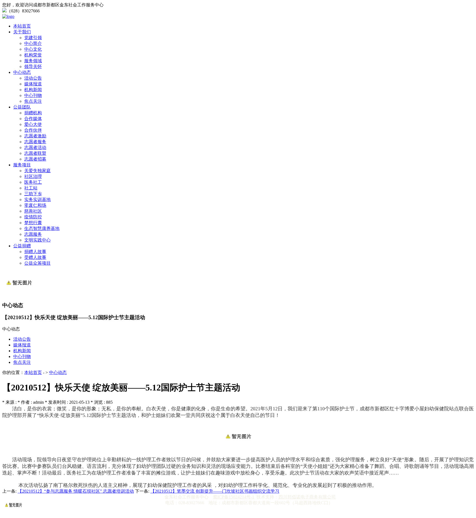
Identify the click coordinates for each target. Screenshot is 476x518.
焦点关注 (33, 101)
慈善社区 (33, 211)
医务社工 (33, 182)
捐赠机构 (33, 112)
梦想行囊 (33, 222)
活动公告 (33, 78)
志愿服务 (33, 234)
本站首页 (22, 26)
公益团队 (22, 107)
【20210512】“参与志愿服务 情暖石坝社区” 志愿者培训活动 (76, 491)
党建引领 (33, 37)
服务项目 (22, 164)
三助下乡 (33, 193)
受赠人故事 (35, 257)
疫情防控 (33, 217)
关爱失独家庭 (37, 170)
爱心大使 (33, 124)
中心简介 (33, 43)
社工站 (30, 188)
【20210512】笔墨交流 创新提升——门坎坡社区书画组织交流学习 (214, 491)
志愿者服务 (35, 141)
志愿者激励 (35, 136)
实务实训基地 (37, 199)
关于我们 (22, 31)
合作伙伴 (33, 130)
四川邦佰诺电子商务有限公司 (307, 497)
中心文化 (33, 49)
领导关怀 (33, 66)
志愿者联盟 (35, 153)
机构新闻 (33, 89)
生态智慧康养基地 (42, 228)
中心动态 (22, 72)
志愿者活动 (35, 147)
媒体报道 (33, 84)
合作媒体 (33, 118)
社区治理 (33, 176)
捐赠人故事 (35, 251)
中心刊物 (33, 95)
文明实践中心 (37, 240)
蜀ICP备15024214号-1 (233, 497)
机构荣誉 (33, 55)
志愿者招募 (35, 159)
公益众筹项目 (37, 263)
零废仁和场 (35, 205)
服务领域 (33, 60)
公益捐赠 (22, 245)
